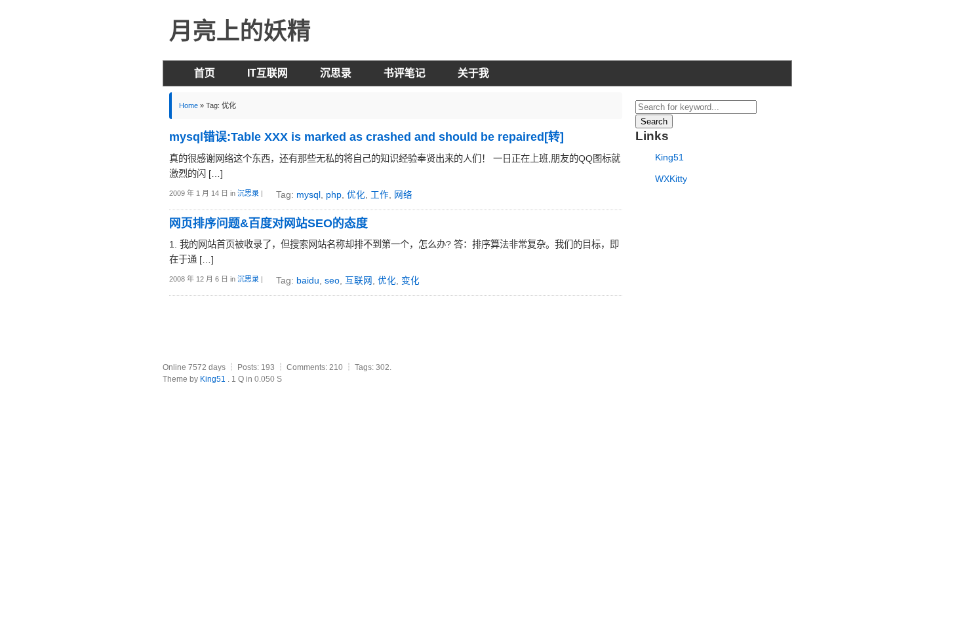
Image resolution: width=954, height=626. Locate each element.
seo (332, 280)
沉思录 (335, 73)
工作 (379, 195)
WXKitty (671, 179)
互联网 (358, 280)
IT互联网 (267, 73)
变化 (410, 280)
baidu (307, 280)
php (334, 195)
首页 (204, 73)
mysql (308, 195)
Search (654, 121)
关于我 (473, 73)
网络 (403, 195)
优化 (356, 195)
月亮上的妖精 (240, 31)
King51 (669, 157)
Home (188, 105)
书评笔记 (405, 73)
